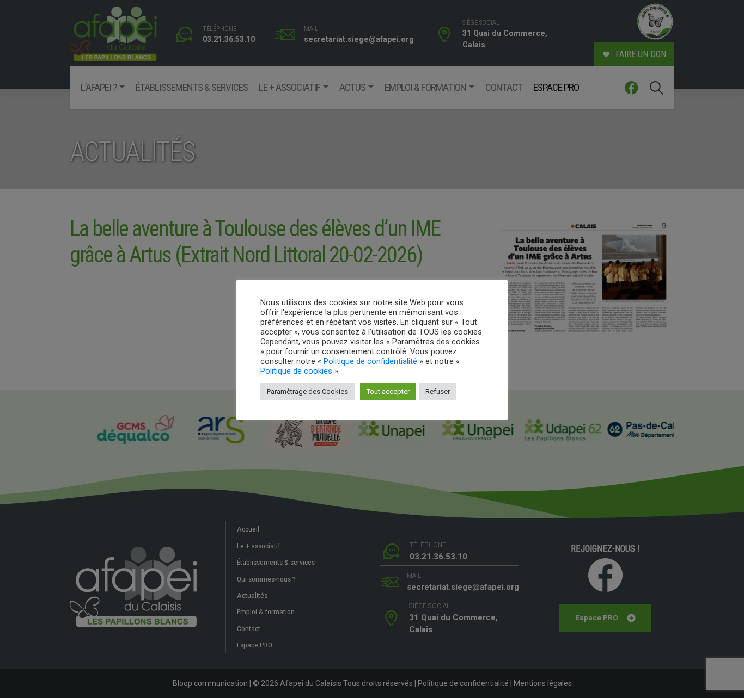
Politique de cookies (296, 371)
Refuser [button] (437, 391)
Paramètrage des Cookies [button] (307, 391)
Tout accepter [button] (388, 391)
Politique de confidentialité (370, 361)
